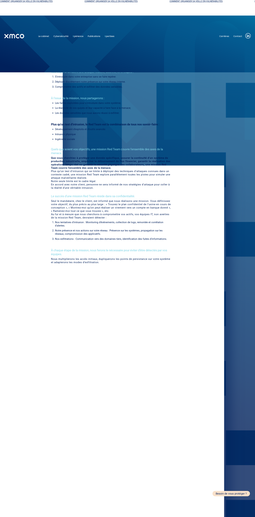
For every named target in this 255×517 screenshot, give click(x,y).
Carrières (224, 36)
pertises (109, 36)
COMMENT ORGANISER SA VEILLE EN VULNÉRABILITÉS (90, 1)
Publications (94, 36)
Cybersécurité (60, 36)
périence (78, 36)
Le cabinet (43, 36)
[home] (19, 36)
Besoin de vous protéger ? (231, 493)
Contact (237, 36)
